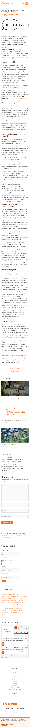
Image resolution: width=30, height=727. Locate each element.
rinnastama (11, 181)
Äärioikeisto (3, 614)
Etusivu (15, 672)
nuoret (24, 600)
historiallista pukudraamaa (19, 98)
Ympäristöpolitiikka (20, 612)
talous (21, 605)
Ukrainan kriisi (24, 608)
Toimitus (15, 683)
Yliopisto (13, 612)
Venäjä (22, 610)
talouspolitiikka (4, 606)
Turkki (21, 606)
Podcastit (15, 681)
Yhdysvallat (5, 612)
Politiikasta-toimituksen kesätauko (10, 444)
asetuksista (4, 722)
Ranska (19, 602)
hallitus (21, 596)
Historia (25, 596)
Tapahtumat (15, 680)
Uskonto (10, 610)
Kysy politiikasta (5, 600)
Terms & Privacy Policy (15, 689)
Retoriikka (25, 602)
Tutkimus (17, 608)
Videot (15, 678)
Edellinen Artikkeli (15, 368)
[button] (23, 4)
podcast (3, 602)
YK (10, 612)
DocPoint (19, 594)
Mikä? (15, 674)
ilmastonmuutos (17, 598)
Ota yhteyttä (15, 712)
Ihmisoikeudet (9, 598)
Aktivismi (3, 594)
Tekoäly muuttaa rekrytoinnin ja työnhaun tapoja (14, 398)
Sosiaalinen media (5, 604)
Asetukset (12, 724)
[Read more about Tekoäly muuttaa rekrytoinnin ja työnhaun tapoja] (15, 388)
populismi (8, 602)
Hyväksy (4, 724)
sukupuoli (11, 604)
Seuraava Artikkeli (15, 371)
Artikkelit (23, 14)
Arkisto (15, 676)
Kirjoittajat (15, 685)
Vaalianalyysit (16, 610)
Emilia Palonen (16, 14)
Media (20, 600)
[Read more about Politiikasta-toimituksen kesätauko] (15, 435)
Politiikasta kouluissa (15, 687)
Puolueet (14, 602)
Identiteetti (4, 15)
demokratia (11, 594)
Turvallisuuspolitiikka (7, 608)
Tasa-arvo (10, 606)
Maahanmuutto (13, 600)
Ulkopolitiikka (4, 610)
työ (21, 608)
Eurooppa (16, 596)
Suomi (16, 604)
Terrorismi (16, 606)
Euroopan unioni (7, 596)
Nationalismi (10, 15)
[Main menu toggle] (27, 3)
